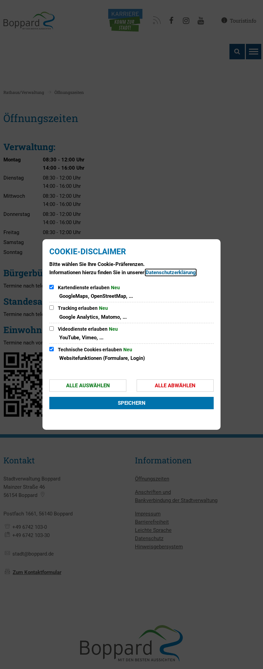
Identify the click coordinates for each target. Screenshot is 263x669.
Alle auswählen (88, 385)
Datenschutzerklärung (171, 272)
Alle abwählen (175, 385)
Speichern (132, 403)
